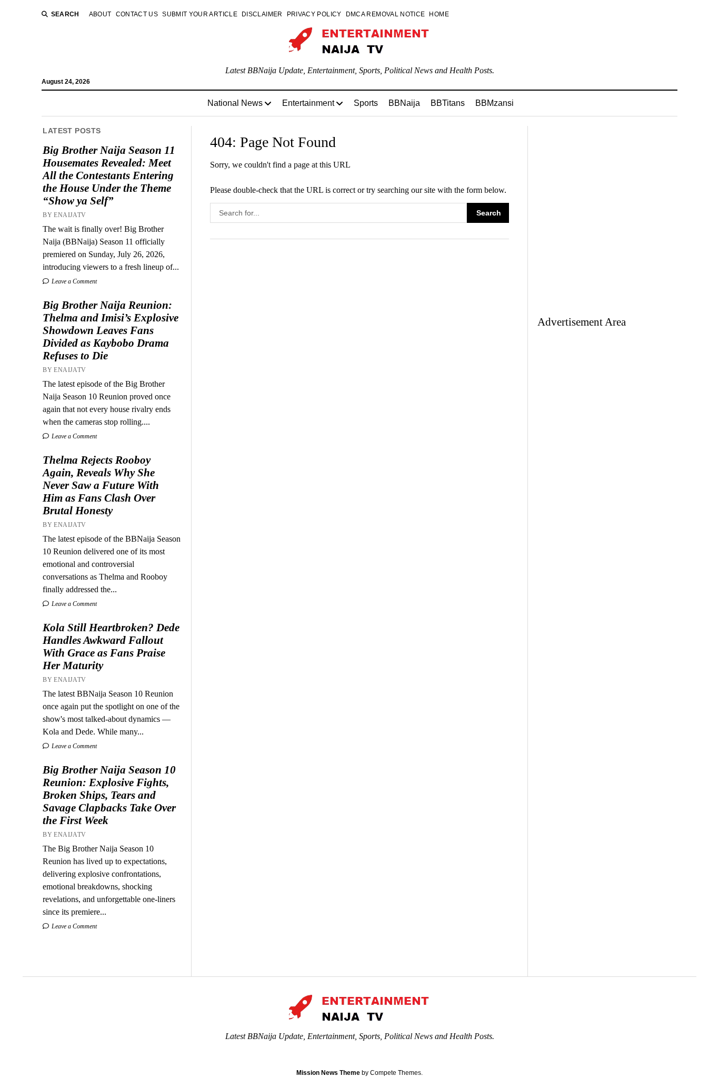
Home (438, 14)
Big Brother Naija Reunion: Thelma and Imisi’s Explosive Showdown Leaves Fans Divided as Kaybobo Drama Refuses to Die (110, 330)
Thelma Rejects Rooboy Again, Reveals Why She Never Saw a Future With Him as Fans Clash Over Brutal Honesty (101, 485)
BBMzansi (494, 103)
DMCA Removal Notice (385, 14)
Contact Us (137, 14)
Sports (366, 103)
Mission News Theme (328, 1072)
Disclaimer (262, 14)
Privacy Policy (314, 14)
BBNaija (404, 103)
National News (235, 103)
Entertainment (308, 103)
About (100, 14)
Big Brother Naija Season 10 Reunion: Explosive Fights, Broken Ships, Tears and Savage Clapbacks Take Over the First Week (109, 795)
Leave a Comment (73, 281)
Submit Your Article (199, 14)
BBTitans (448, 103)
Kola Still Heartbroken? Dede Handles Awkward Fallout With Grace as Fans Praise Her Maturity (111, 646)
